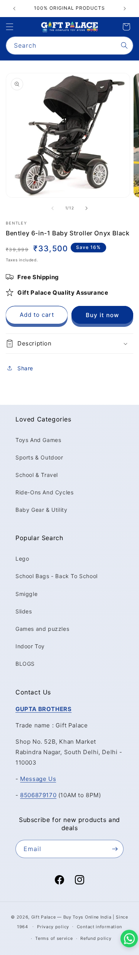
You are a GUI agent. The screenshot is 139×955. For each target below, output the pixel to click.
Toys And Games (38, 440)
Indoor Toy (30, 646)
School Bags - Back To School (56, 576)
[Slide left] (52, 208)
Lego (22, 558)
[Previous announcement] (14, 8)
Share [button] (25, 368)
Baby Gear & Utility (41, 509)
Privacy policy (53, 926)
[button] (9, 26)
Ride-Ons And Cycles (44, 492)
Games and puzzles (42, 628)
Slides (23, 611)
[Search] (124, 45)
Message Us (38, 778)
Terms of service (54, 938)
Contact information (99, 926)
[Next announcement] (124, 8)
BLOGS (25, 663)
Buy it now (102, 315)
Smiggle (26, 594)
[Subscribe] (114, 849)
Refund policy (95, 938)
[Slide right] (86, 208)
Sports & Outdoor (39, 457)
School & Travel (36, 474)
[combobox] (69, 45)
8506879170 (38, 795)
